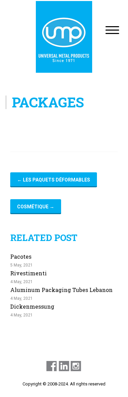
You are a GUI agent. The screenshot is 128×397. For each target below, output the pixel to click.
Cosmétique (35, 206)
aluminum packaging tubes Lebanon (61, 289)
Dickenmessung (32, 306)
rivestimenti (28, 273)
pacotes (20, 256)
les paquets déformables (53, 180)
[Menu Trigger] (112, 29)
